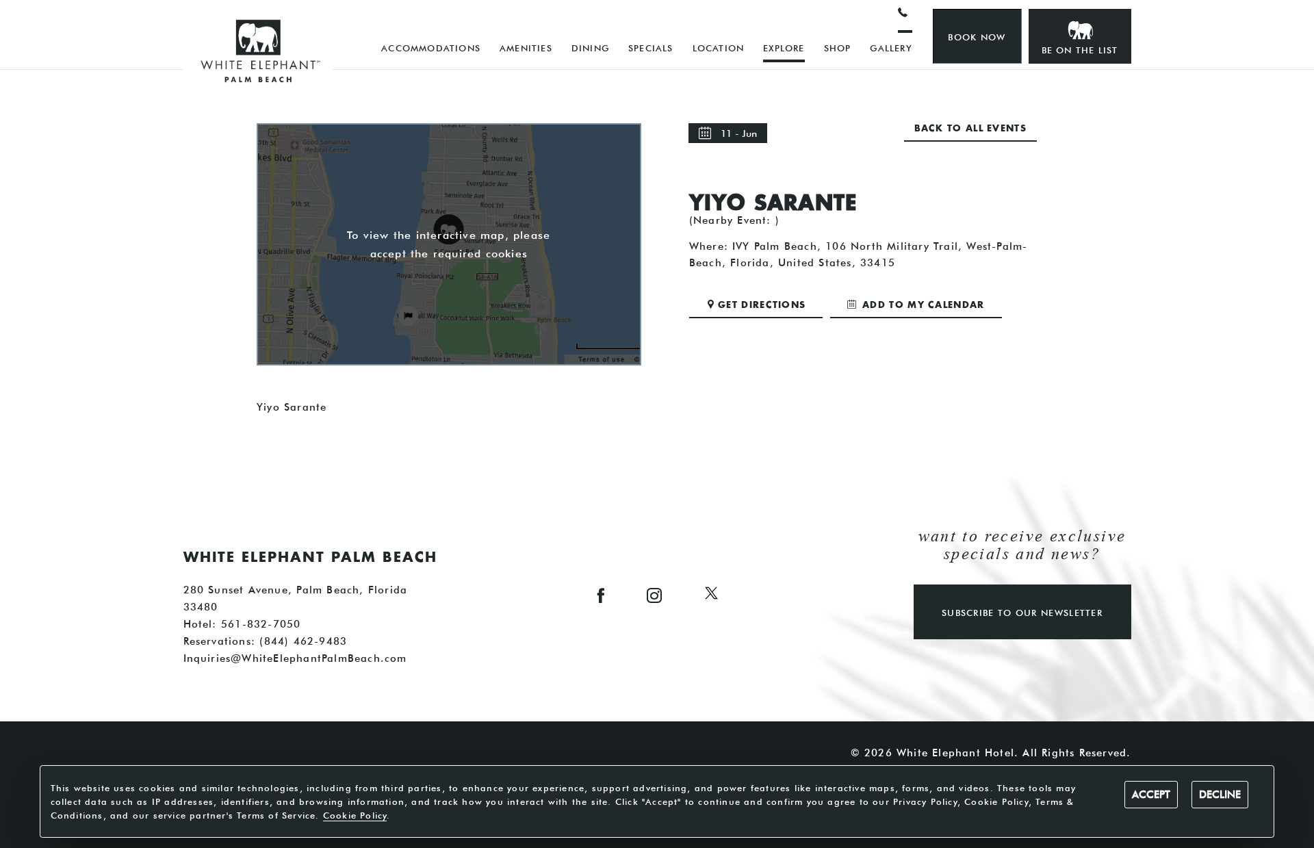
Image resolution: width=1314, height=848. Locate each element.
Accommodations (430, 47)
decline (1220, 794)
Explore (783, 47)
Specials (650, 47)
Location (719, 47)
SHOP (837, 47)
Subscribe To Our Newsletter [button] (1022, 612)
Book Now (976, 36)
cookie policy (355, 815)
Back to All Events (970, 129)
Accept (1151, 794)
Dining (590, 47)
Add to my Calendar (922, 305)
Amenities (526, 47)
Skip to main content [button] (72, 11)
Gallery (891, 47)
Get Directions (762, 305)
